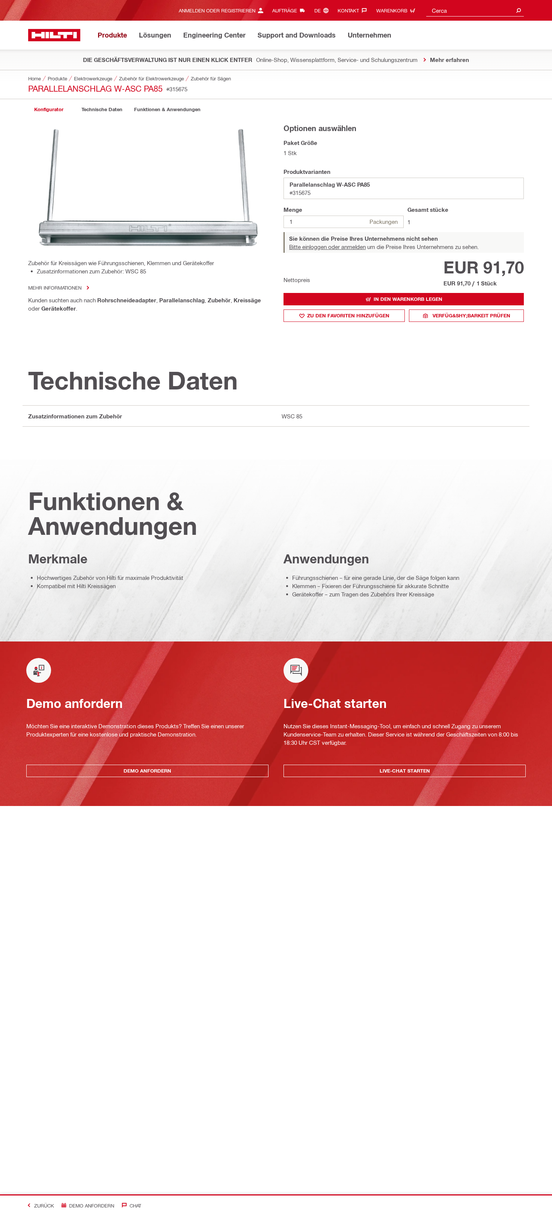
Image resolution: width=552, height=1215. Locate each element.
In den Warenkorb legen (408, 299)
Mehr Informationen (54, 287)
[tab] (49, 109)
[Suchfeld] (518, 10)
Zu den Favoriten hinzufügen (348, 315)
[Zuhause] (54, 35)
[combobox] (475, 10)
